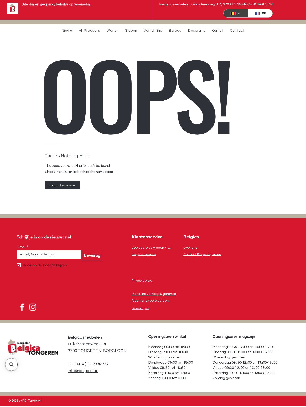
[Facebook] (22, 307)
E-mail (22, 247)
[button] (11, 364)
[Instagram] (33, 307)
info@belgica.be (83, 371)
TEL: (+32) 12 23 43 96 (88, 364)
